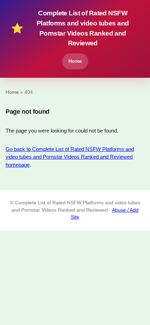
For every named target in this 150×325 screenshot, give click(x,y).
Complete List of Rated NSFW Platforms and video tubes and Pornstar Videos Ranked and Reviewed (70, 28)
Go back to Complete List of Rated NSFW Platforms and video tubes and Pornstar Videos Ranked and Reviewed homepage (70, 157)
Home (75, 61)
